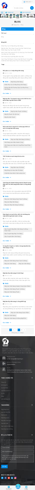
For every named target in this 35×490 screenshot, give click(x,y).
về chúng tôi (4, 385)
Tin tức (3, 393)
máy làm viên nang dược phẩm (20, 312)
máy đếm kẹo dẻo (5, 412)
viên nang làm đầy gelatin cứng (13, 142)
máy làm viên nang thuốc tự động (14, 289)
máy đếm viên (4, 423)
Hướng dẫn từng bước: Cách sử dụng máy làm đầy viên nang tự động (16, 246)
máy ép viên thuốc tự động (18, 111)
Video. (2, 396)
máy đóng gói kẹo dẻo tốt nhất (13, 170)
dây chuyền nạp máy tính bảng (13, 233)
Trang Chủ (10, 12)
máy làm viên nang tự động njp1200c (15, 318)
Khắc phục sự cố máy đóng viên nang (12, 46)
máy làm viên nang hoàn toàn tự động (15, 199)
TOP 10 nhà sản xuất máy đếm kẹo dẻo (12, 56)
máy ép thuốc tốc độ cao (11, 114)
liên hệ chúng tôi (5, 399)
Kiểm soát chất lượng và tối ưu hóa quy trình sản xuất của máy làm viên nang (17, 53)
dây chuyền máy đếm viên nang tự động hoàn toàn (16, 229)
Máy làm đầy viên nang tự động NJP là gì (14, 301)
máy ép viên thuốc (9, 117)
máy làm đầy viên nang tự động (20, 139)
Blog (2, 37)
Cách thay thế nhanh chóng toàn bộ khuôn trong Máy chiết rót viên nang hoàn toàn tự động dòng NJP (16, 59)
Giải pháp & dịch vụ (6, 390)
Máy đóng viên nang (17, 81)
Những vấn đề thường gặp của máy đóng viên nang (16, 88)
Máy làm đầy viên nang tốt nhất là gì (13, 273)
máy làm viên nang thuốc (11, 292)
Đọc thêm (6, 93)
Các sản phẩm (26, 12)
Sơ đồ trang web (15, 484)
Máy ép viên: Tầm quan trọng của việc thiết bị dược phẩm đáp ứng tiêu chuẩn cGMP (16, 49)
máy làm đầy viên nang (11, 202)
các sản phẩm (4, 387)
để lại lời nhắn (18, 486)
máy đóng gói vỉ (5, 409)
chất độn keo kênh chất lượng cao (14, 173)
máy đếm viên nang (6, 420)
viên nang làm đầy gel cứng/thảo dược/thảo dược (17, 146)
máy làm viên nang (10, 263)
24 (21, 329)
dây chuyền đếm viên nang (12, 236)
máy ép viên (4, 415)
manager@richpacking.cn (17, 358)
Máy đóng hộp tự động (7, 429)
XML (22, 484)
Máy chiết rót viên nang (7, 426)
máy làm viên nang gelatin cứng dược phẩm (17, 286)
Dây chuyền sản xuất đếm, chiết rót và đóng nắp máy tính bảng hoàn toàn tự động (16, 215)
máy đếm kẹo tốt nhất (17, 167)
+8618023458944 (11, 364)
